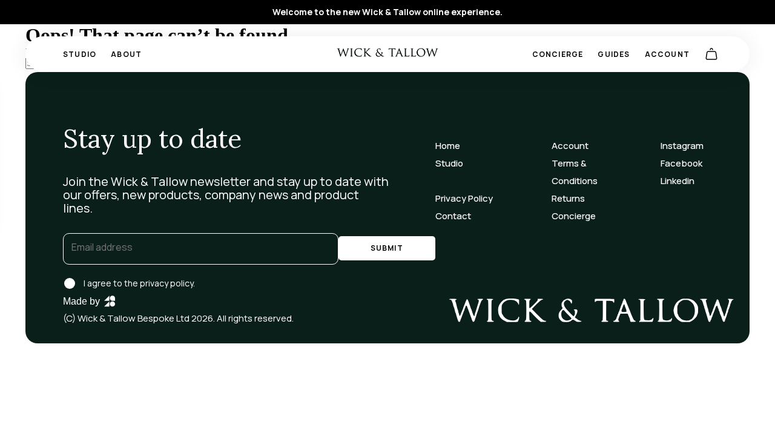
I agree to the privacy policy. (139, 283)
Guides (614, 54)
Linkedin (677, 180)
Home (447, 145)
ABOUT (126, 54)
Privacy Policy (464, 198)
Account (667, 54)
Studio (79, 54)
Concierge (558, 54)
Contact (453, 216)
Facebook (681, 163)
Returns (568, 198)
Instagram (682, 145)
